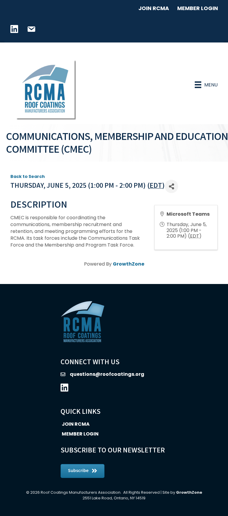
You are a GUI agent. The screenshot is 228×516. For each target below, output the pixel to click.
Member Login (197, 8)
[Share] (171, 186)
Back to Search (27, 176)
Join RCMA (153, 8)
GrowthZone (128, 264)
